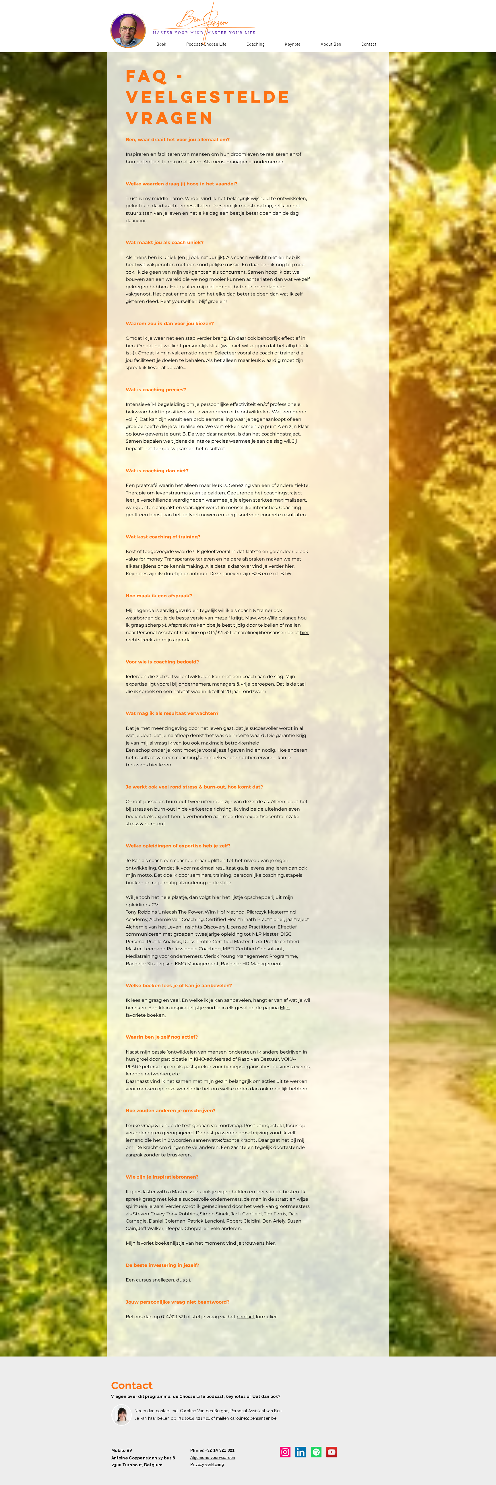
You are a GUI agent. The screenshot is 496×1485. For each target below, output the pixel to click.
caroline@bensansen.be (265, 632)
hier (304, 632)
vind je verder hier (273, 566)
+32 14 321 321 (220, 1450)
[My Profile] (300, 1452)
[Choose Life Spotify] (316, 1452)
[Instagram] (285, 1452)
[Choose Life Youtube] (331, 1452)
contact (246, 1316)
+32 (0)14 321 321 (193, 1418)
